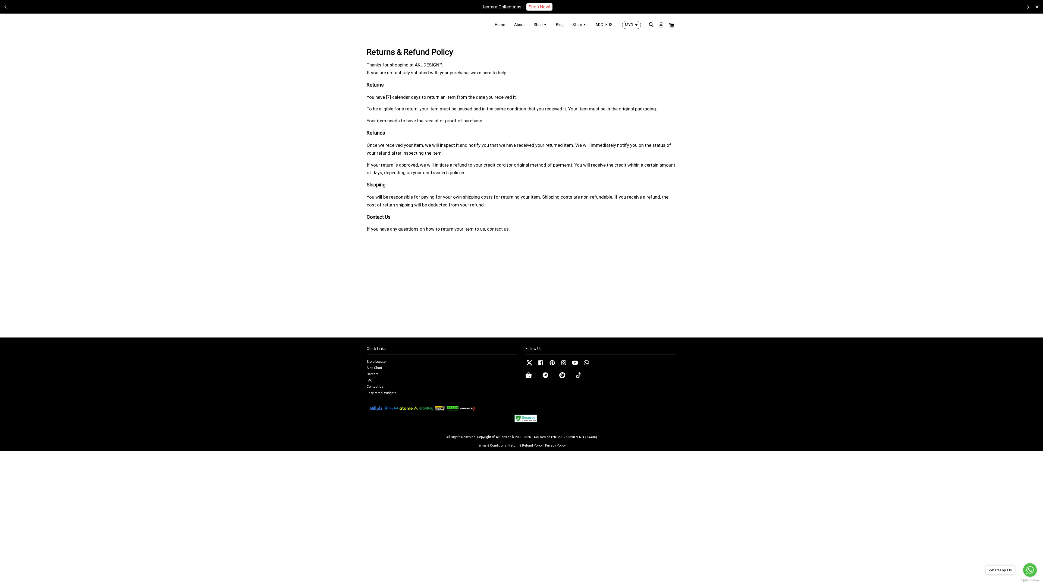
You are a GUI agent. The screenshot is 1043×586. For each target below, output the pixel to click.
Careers (372, 374)
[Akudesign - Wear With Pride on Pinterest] (552, 365)
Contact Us (375, 386)
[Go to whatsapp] (1030, 570)
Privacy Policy (555, 445)
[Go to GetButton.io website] (1030, 580)
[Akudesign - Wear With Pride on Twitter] (529, 365)
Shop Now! (539, 6)
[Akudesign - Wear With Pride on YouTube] (575, 365)
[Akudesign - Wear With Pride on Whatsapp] (586, 365)
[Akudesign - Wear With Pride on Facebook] (541, 365)
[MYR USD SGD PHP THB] (631, 25)
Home (500, 25)
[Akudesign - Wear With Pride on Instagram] (563, 365)
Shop (539, 25)
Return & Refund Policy (525, 445)
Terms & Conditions (491, 445)
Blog (560, 25)
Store (578, 25)
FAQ (370, 380)
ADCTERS (603, 25)
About (519, 25)
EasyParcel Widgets (381, 393)
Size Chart (374, 368)
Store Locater (377, 362)
